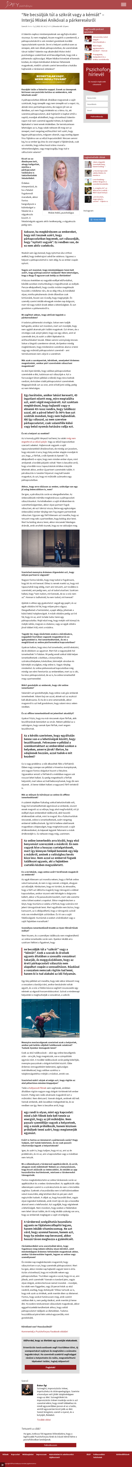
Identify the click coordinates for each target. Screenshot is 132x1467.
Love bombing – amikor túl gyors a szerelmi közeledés (100, 181)
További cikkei (44, 1419)
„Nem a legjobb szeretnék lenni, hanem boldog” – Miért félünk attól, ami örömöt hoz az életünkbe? (96, 166)
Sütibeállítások (122, 1454)
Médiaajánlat (28, 1454)
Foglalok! (50, 1367)
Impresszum (41, 1454)
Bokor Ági (31, 26)
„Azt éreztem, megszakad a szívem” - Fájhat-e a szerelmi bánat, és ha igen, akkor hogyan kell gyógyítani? (96, 202)
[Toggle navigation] (123, 5)
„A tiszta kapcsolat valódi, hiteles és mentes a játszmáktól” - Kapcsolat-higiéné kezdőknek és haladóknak (96, 176)
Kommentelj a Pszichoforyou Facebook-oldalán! (45, 1331)
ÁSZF (89, 1454)
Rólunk (6, 1454)
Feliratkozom (50, 1445)
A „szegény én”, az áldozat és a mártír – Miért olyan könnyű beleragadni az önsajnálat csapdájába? (97, 192)
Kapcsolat (15, 1454)
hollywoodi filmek (37, 1087)
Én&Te (49, 26)
